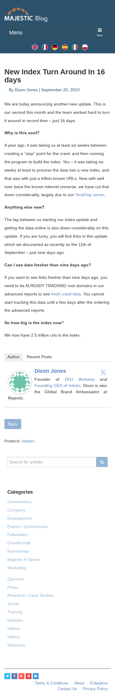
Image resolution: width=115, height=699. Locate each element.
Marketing (16, 567)
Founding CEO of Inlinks (57, 385)
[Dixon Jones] (20, 382)
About (79, 683)
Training (14, 612)
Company (16, 510)
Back (12, 424)
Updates (28, 441)
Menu (15, 33)
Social (13, 603)
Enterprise (99, 683)
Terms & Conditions (51, 683)
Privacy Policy (95, 689)
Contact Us (67, 689)
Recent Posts (39, 356)
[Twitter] (103, 372)
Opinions (15, 579)
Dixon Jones (50, 371)
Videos (13, 628)
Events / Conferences (27, 526)
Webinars (16, 645)
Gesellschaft (18, 542)
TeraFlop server (89, 194)
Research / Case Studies (30, 595)
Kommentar (18, 551)
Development (19, 518)
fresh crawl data (66, 294)
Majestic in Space (23, 559)
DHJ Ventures (82, 379)
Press (12, 587)
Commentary (19, 501)
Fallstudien (17, 534)
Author (13, 356)
